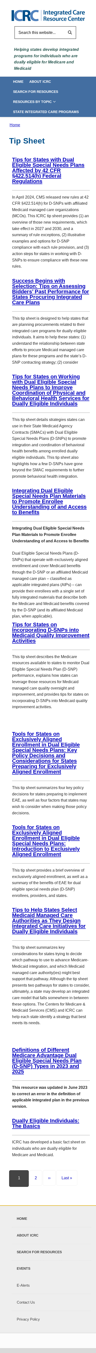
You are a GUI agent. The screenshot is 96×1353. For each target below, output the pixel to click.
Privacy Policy (28, 1319)
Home (18, 82)
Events (23, 1268)
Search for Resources (35, 92)
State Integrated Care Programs (46, 112)
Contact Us (26, 1302)
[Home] (48, 15)
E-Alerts (23, 1285)
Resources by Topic (32, 102)
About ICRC (40, 82)
